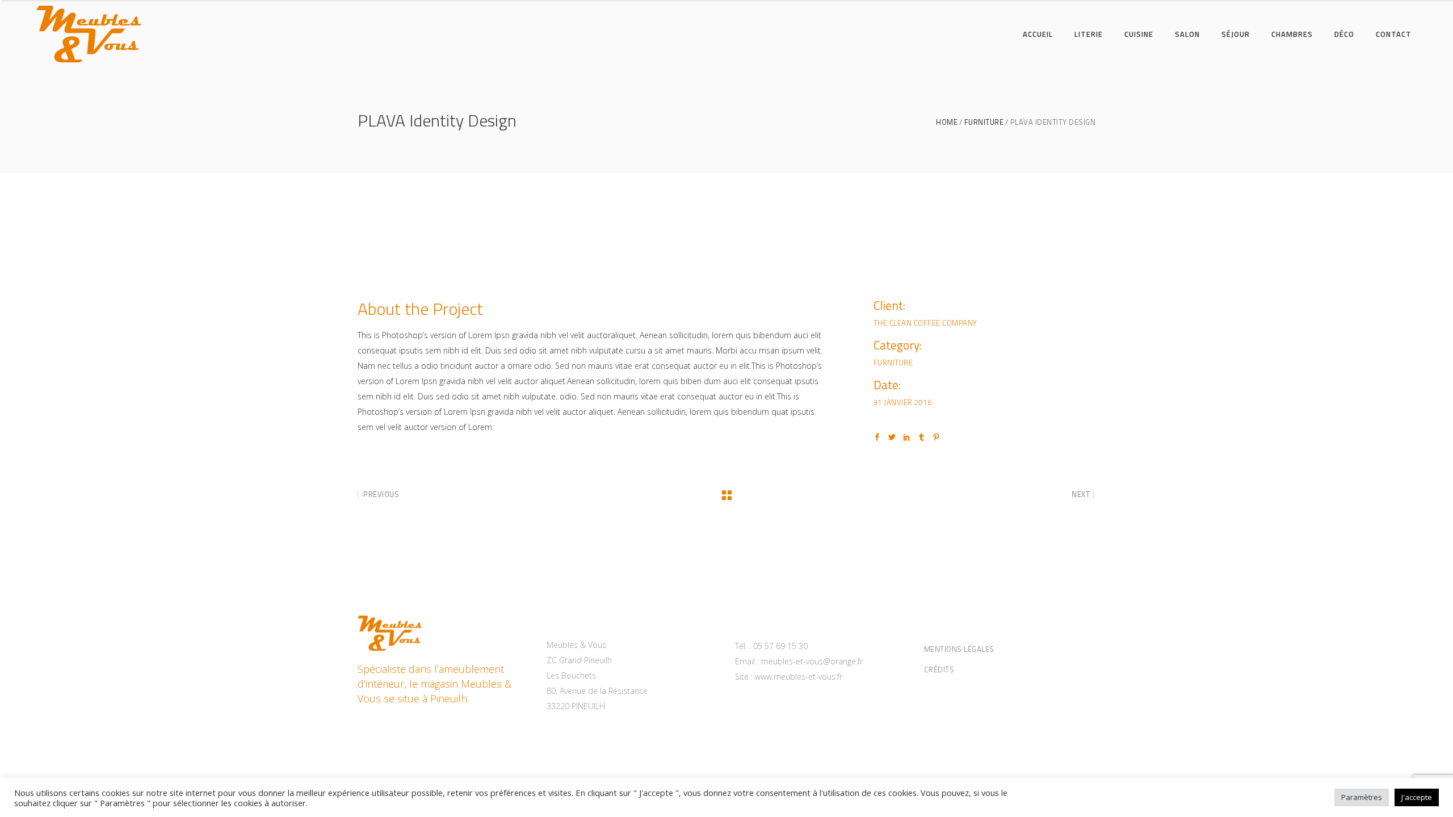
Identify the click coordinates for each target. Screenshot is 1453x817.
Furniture (984, 122)
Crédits (939, 669)
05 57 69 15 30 (780, 646)
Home (947, 122)
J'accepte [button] (1416, 797)
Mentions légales (959, 649)
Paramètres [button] (1361, 797)
